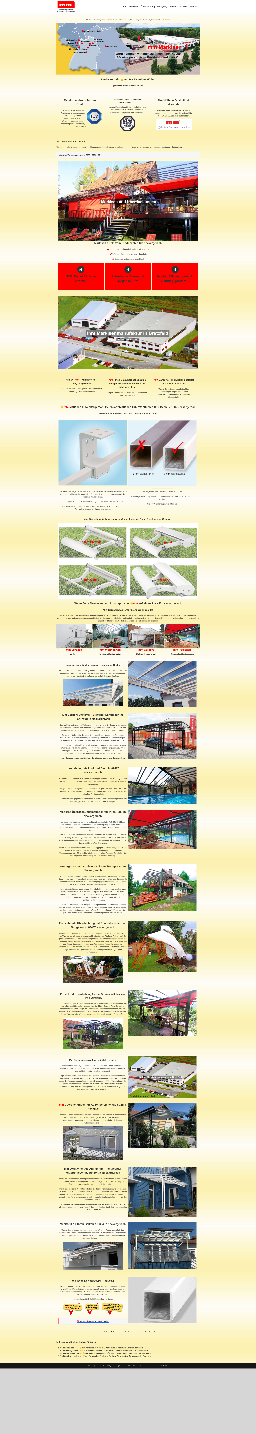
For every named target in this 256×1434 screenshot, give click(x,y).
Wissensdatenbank (133, 1366)
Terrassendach (99, 603)
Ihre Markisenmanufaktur (130, 1332)
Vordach (81, 1184)
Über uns (142, 1366)
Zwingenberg (70, 116)
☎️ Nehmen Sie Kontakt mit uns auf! (128, 86)
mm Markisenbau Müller (108, 1332)
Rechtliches (166, 1366)
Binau (78, 116)
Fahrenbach (79, 124)
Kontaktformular (123, 1366)
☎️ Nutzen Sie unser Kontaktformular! (93, 1321)
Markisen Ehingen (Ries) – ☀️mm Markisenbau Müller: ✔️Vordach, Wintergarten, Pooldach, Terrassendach (105, 1353)
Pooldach (115, 838)
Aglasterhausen (77, 121)
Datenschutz (159, 1366)
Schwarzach (81, 127)
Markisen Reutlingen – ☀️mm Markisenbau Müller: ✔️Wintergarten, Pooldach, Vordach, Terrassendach (104, 1348)
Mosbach (78, 118)
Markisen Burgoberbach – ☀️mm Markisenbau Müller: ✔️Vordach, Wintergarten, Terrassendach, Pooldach (105, 1356)
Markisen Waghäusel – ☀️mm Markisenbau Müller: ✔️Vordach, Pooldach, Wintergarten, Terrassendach (104, 1351)
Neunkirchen (69, 118)
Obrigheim (69, 124)
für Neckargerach (150, 1332)
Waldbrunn (66, 121)
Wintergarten (67, 751)
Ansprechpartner (150, 1366)
